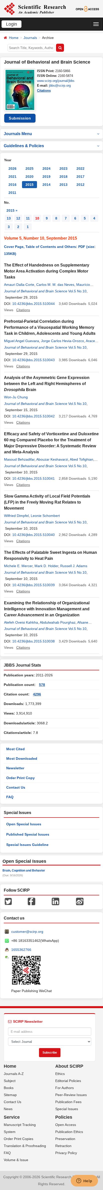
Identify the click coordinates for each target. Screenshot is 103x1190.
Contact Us (15, 787)
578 (42, 685)
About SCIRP (69, 1066)
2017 (80, 177)
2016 (12, 185)
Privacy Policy (66, 1153)
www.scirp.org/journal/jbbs (55, 81)
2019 (46, 177)
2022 (80, 169)
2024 (46, 169)
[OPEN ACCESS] (88, 9)
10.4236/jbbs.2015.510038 (33, 641)
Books (9, 1088)
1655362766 (21, 950)
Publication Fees (68, 1102)
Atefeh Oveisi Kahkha (21, 622)
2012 (80, 185)
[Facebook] (31, 901)
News (8, 1109)
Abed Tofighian (81, 459)
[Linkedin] (55, 901)
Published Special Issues (27, 834)
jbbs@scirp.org (60, 85)
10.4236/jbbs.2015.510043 (33, 360)
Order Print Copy (20, 778)
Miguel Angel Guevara (21, 341)
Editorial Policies (68, 1081)
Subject (10, 1081)
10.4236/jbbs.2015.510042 (33, 416)
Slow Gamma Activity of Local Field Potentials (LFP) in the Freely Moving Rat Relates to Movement (47, 502)
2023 (64, 169)
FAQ (10, 797)
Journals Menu (18, 134)
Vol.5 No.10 (77, 291)
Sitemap (10, 1095)
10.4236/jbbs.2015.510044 (33, 304)
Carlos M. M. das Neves (55, 285)
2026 (12, 169)
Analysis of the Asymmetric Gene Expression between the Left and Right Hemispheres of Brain (47, 383)
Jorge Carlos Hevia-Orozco (62, 341)
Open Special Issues (23, 824)
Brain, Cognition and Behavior (23, 870)
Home (13, 38)
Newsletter (15, 768)
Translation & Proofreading (25, 1146)
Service (12, 1117)
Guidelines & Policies (24, 146)
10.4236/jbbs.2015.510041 (33, 478)
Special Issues (66, 1109)
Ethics (60, 1074)
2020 (30, 177)
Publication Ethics (69, 1132)
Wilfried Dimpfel (16, 516)
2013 (64, 185)
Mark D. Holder (46, 566)
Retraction (63, 1146)
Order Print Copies (18, 1139)
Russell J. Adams (73, 566)
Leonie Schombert (45, 516)
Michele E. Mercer (18, 566)
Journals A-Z (14, 1074)
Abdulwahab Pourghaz (58, 622)
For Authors (64, 1088)
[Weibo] (80, 901)
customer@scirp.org (27, 932)
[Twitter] (8, 901)
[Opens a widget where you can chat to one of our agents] (84, 1181)
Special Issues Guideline (27, 845)
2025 (30, 169)
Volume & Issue (16, 1160)
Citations (44, 90)
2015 (30, 185)
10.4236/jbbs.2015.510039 (33, 585)
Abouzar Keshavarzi (52, 459)
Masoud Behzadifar (19, 459)
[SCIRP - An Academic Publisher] (35, 9)
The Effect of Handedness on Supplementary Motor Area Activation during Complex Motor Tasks (46, 271)
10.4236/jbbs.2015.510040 (33, 535)
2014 (46, 185)
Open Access (65, 1125)
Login (11, 24)
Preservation (65, 1139)
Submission (20, 118)
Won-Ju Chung (16, 397)
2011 (12, 193)
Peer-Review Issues (71, 1095)
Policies (63, 1117)
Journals (30, 38)
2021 (12, 177)
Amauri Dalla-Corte (19, 285)
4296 (37, 694)
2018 (64, 177)
